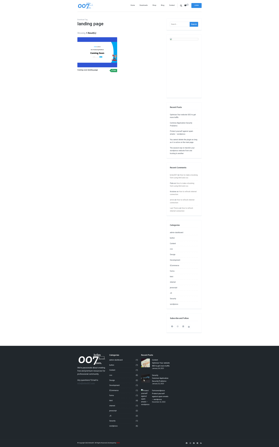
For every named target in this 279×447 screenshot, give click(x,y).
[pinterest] (189, 327)
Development (175, 260)
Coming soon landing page (87, 70)
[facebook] (172, 326)
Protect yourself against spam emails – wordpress (160, 396)
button (172, 238)
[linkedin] (183, 326)
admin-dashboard (176, 232)
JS (171, 293)
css (171, 249)
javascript (173, 288)
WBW (118, 443)
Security (173, 299)
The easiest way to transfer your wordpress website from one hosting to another (182, 150)
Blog (162, 5)
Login (196, 5)
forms (172, 271)
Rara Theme (144, 443)
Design (172, 254)
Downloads (144, 5)
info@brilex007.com (86, 383)
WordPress (159, 443)
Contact (172, 5)
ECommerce (174, 265)
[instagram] (177, 326)
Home (133, 5)
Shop (154, 5)
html (171, 277)
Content (173, 243)
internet (173, 282)
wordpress (174, 304)
